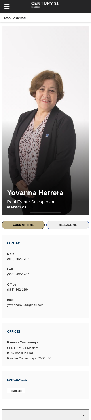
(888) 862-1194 (18, 289)
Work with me (23, 225)
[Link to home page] (45, 6)
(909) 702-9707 (18, 259)
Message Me (68, 225)
